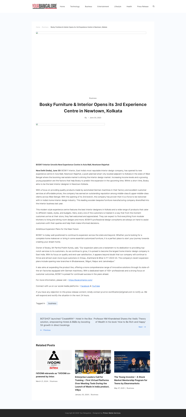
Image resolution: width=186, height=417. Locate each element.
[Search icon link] (153, 6)
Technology (75, 6)
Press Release (142, 6)
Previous (46, 330)
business (52, 303)
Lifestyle (117, 6)
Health (129, 6)
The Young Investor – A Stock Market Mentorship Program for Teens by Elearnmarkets (130, 380)
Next (141, 327)
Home (62, 6)
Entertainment (103, 6)
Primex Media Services (111, 413)
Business (88, 6)
